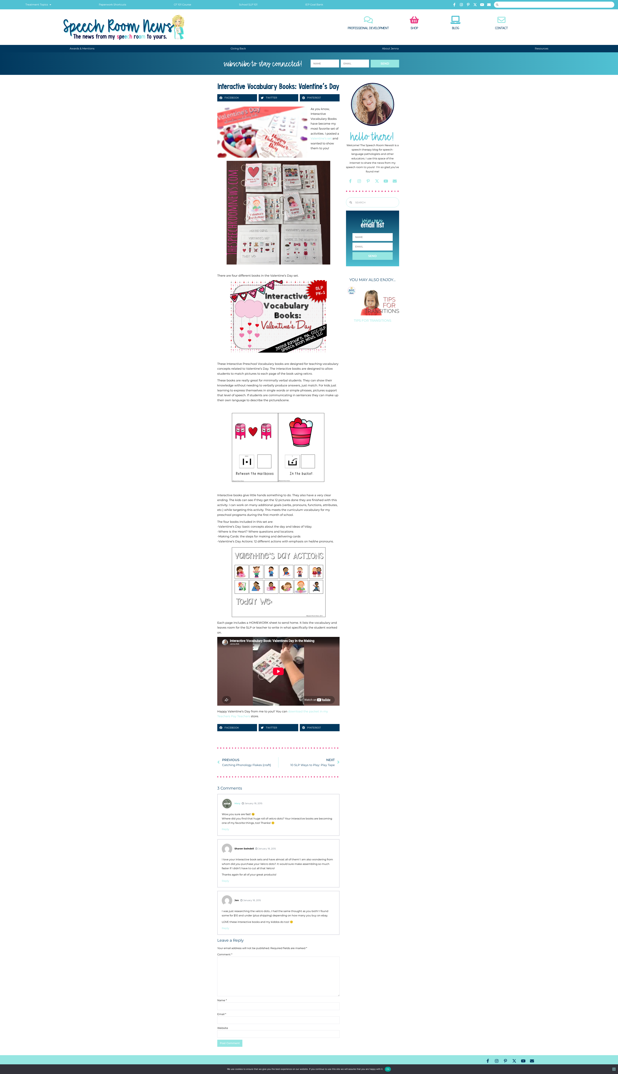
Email (221, 1014)
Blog (455, 28)
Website (222, 1028)
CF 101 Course (182, 4)
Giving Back (238, 48)
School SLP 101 (248, 4)
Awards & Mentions (82, 48)
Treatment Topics (36, 4)
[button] (237, 97)
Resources (541, 48)
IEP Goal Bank (314, 4)
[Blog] (456, 20)
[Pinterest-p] (468, 4)
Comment (224, 954)
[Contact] (501, 20)
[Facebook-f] (454, 4)
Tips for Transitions (372, 320)
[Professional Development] (368, 20)
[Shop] (414, 20)
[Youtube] (482, 4)
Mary (237, 803)
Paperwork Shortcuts (112, 4)
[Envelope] (489, 4)
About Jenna (390, 48)
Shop (414, 28)
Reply (225, 829)
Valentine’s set (321, 138)
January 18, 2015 (253, 803)
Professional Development (368, 28)
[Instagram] (461, 4)
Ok (387, 1069)
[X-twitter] (475, 4)
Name (222, 1000)
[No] (614, 1069)
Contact (501, 28)
